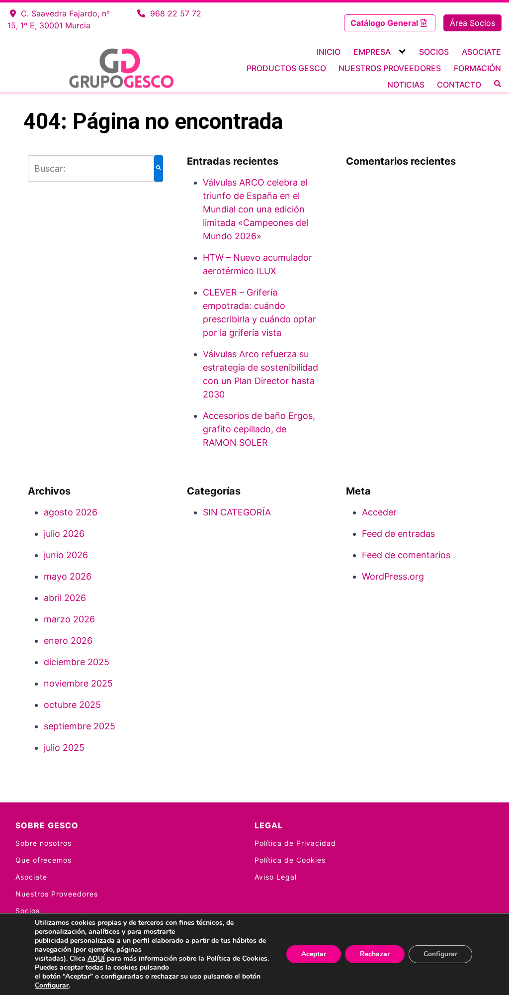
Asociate (481, 52)
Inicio (328, 52)
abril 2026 (65, 598)
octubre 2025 (72, 704)
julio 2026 (64, 533)
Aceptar (313, 954)
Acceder (379, 512)
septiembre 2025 (79, 726)
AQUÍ (96, 958)
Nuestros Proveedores (390, 68)
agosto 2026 (70, 512)
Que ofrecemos (43, 860)
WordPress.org (393, 576)
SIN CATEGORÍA (237, 512)
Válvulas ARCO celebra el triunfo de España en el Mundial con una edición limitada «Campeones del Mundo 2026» (255, 209)
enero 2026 (68, 640)
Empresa (372, 52)
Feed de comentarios (406, 555)
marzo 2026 (69, 619)
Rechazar (375, 954)
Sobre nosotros (43, 843)
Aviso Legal (275, 877)
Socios (434, 52)
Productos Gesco (286, 68)
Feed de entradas (398, 533)
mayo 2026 (67, 576)
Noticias (405, 85)
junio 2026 (66, 555)
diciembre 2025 (76, 662)
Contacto (459, 85)
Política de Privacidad (295, 843)
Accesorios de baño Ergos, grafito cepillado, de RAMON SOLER (259, 429)
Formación (477, 68)
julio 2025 (64, 747)
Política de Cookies (290, 860)
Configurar (52, 985)
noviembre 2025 (78, 683)
